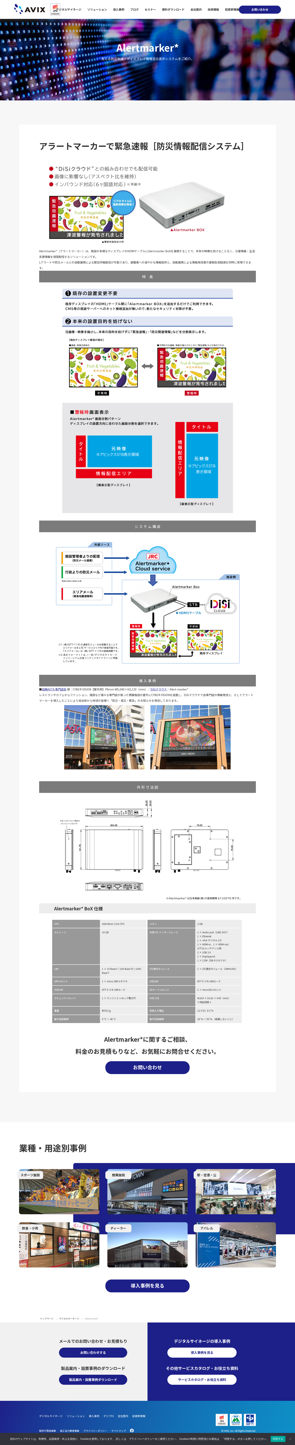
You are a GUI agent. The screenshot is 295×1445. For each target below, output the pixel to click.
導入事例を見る (147, 1285)
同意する (278, 1438)
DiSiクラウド (159, 689)
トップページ (46, 1318)
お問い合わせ (259, 9)
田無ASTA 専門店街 (54, 689)
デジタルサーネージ (69, 1318)
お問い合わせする (93, 1352)
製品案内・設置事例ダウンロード (93, 1379)
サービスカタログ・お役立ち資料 (202, 1379)
